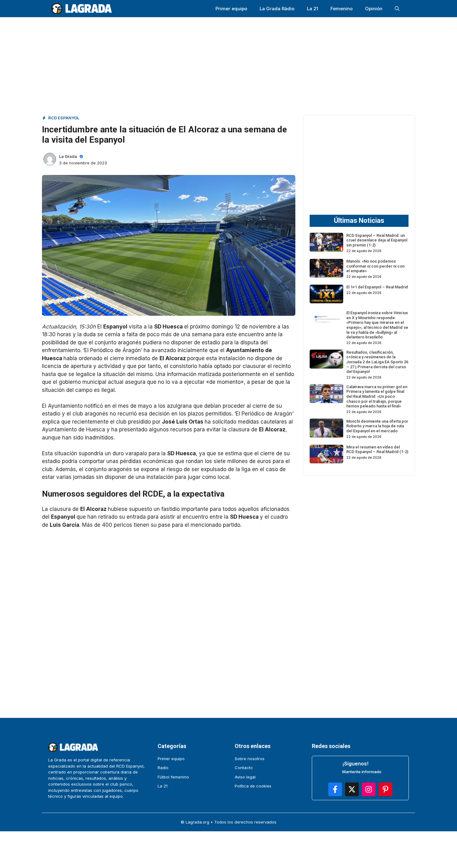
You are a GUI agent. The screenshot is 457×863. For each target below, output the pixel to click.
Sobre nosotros (250, 758)
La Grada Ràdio (277, 8)
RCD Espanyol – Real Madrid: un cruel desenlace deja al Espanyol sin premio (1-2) (376, 240)
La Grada (68, 156)
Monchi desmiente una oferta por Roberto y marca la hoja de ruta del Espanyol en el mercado (377, 426)
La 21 (312, 8)
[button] (397, 8)
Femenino (341, 8)
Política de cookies (253, 785)
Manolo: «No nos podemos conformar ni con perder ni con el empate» (375, 266)
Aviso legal (245, 776)
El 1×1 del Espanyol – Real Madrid (377, 287)
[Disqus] (168, 614)
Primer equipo (231, 8)
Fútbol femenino (173, 776)
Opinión (373, 8)
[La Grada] (81, 8)
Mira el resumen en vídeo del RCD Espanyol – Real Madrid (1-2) (377, 449)
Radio (163, 767)
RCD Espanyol (63, 117)
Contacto (244, 767)
